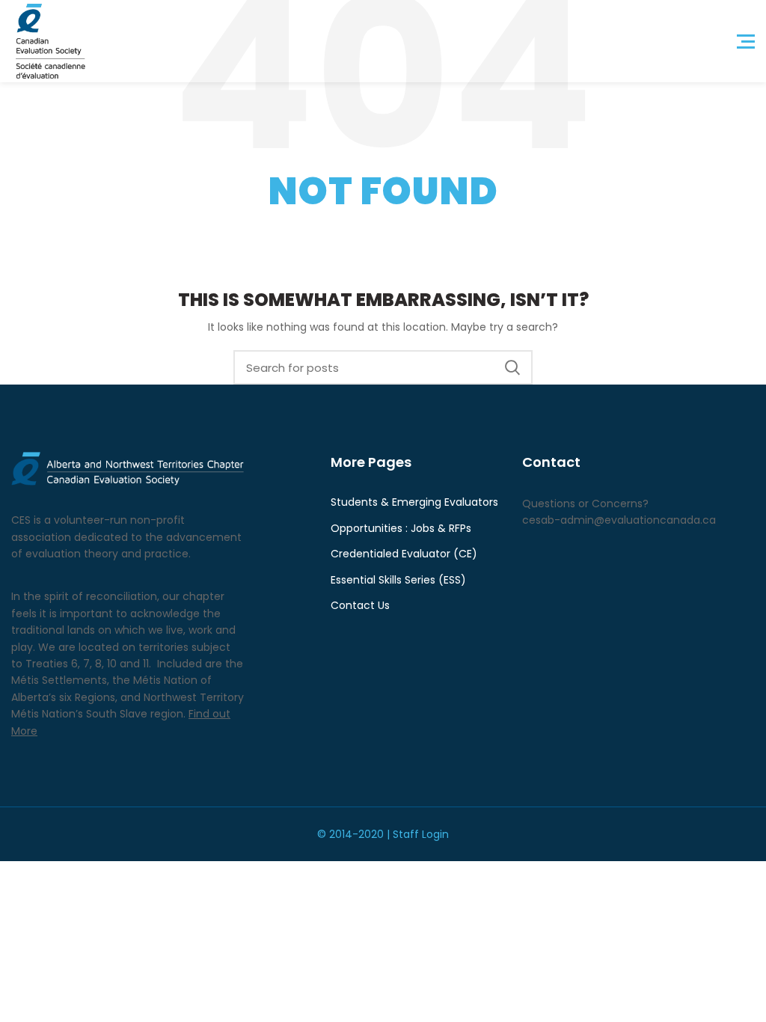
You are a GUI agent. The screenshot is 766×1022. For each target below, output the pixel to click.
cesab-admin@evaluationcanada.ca (619, 519)
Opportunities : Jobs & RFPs (401, 528)
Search (512, 367)
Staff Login (421, 834)
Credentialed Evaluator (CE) (404, 554)
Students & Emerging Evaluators (414, 502)
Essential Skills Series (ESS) (398, 580)
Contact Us (360, 606)
